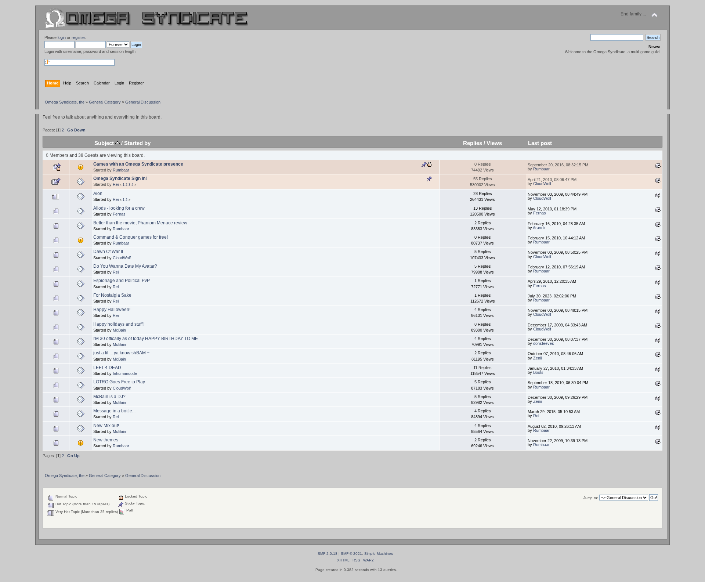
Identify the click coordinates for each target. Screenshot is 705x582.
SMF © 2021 (351, 554)
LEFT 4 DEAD (107, 367)
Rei (116, 184)
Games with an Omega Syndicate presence (138, 164)
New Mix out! (106, 425)
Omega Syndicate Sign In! (120, 178)
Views (494, 143)
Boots (538, 372)
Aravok (539, 227)
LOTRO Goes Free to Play (119, 381)
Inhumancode (125, 373)
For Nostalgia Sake (112, 295)
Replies (472, 143)
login (62, 37)
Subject (104, 143)
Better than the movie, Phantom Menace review (140, 222)
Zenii (537, 358)
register (78, 37)
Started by (137, 143)
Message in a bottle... (114, 410)
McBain (119, 330)
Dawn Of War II (108, 251)
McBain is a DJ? (109, 396)
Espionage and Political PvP (121, 280)
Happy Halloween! (111, 309)
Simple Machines (378, 554)
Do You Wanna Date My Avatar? (125, 266)
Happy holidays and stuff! (118, 324)
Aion (97, 193)
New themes (105, 439)
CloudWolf (542, 183)
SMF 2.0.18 (327, 554)
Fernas (119, 214)
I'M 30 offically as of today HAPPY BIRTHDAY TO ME (145, 338)
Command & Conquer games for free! (130, 237)
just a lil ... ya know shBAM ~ (121, 352)
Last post (540, 143)
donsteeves (543, 343)
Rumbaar (121, 170)
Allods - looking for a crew (119, 208)
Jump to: (590, 498)
